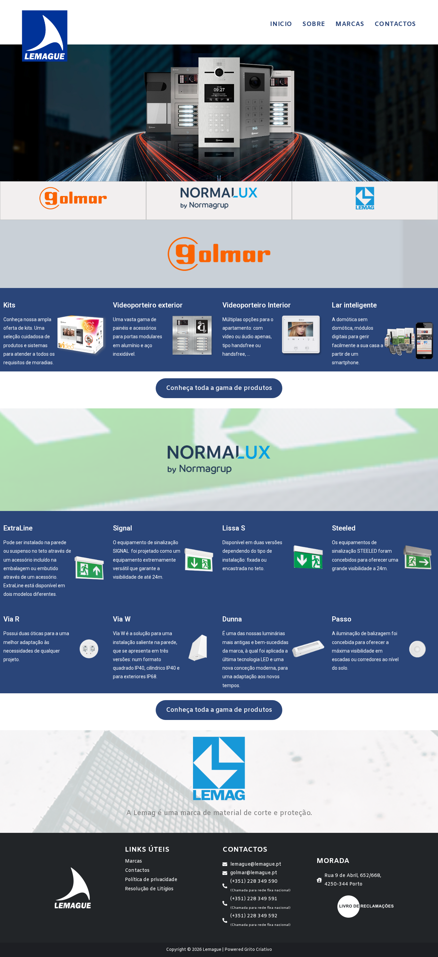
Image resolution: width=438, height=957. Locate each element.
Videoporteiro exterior (148, 305)
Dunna (232, 619)
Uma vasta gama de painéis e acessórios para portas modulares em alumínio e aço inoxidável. (137, 337)
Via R (11, 619)
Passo (341, 619)
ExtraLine (18, 528)
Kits (9, 305)
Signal (122, 528)
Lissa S (233, 528)
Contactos (137, 870)
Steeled (344, 528)
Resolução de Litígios (149, 889)
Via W (122, 619)
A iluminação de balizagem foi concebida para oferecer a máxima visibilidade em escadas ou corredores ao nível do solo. (365, 651)
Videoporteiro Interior (256, 305)
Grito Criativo (258, 950)
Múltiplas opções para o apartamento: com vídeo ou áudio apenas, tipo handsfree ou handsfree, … (247, 337)
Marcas (133, 861)
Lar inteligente (354, 305)
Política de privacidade (151, 880)
